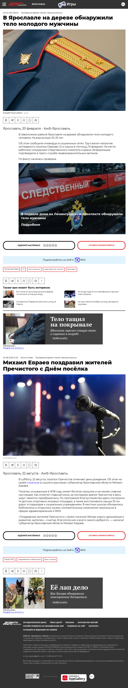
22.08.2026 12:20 (10, 357)
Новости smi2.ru (13, 348)
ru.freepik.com (10, 457)
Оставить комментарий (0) (101, 245)
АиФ (26, 113)
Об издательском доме (34, 622)
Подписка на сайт (76, 626)
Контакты (93, 626)
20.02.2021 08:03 (10, 13)
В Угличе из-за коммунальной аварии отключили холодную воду (34, 293)
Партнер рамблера (50, 676)
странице (33, 482)
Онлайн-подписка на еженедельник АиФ (43, 626)
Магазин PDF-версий (88, 622)
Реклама (70, 622)
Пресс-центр (56, 622)
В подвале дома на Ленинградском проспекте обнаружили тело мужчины (72, 216)
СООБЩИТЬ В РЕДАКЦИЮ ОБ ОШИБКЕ (40, 630)
